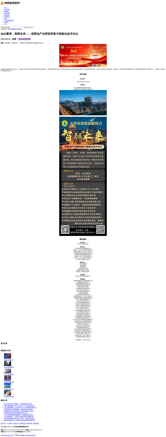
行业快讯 (18, 29)
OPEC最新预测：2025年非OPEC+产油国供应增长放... (20, 407)
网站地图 (36, 423)
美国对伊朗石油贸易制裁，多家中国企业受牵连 (18, 409)
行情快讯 (13, 29)
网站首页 (3, 423)
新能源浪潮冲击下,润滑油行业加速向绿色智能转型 (19, 420)
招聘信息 (23, 423)
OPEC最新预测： (9, 374)
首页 (9, 29)
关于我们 (10, 423)
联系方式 (16, 423)
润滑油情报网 (24, 39)
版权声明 (29, 423)
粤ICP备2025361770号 (7, 435)
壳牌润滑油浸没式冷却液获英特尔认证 (16, 413)
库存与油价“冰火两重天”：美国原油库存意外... (18, 404)
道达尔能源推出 (9, 367)
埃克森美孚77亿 (9, 389)
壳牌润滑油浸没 (9, 396)
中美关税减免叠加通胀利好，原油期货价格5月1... (19, 415)
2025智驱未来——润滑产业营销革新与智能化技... (19, 416)
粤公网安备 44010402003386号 (26, 435)
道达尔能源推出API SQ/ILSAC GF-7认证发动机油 (19, 405)
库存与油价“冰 (8, 359)
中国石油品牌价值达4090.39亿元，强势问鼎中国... (19, 418)
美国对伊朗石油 (9, 382)
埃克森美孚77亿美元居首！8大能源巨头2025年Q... (19, 411)
